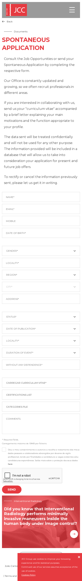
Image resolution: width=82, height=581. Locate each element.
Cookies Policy (28, 575)
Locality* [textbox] (12, 340)
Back (7, 21)
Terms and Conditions (17, 575)
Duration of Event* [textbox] (19, 352)
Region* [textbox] (11, 274)
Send (12, 489)
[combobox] (41, 251)
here (10, 464)
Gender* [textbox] (12, 250)
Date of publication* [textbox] (21, 328)
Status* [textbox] (11, 316)
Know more (74, 534)
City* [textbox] (9, 286)
